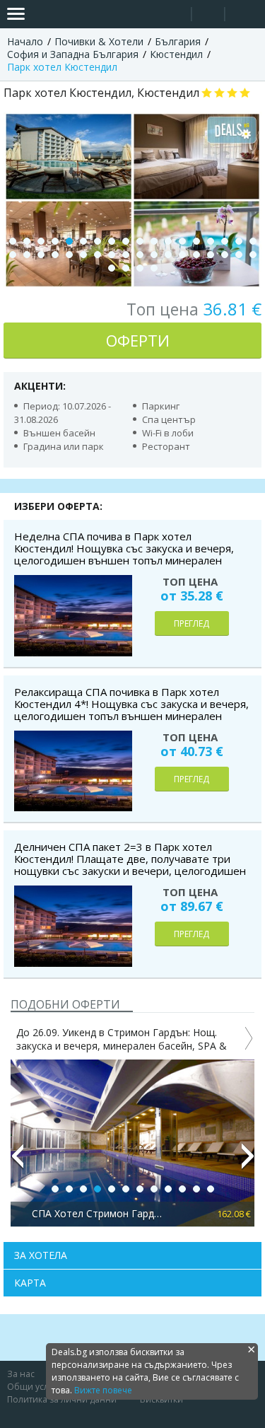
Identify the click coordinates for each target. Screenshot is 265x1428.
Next (248, 1162)
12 (168, 241)
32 (196, 254)
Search (175, 14)
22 (55, 254)
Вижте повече (103, 1390)
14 (196, 241)
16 (224, 241)
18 (253, 241)
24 (83, 254)
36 (253, 254)
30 (168, 254)
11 (154, 241)
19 (12, 254)
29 (154, 254)
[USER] (209, 15)
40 (154, 268)
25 (97, 254)
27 (125, 254)
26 (111, 254)
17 (238, 241)
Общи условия (38, 1387)
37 (111, 268)
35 (238, 254)
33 (210, 254)
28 (139, 254)
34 (224, 254)
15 (210, 241)
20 (26, 254)
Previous (17, 1162)
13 (182, 241)
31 (182, 254)
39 (139, 268)
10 (139, 241)
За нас (21, 1374)
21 (41, 254)
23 (69, 254)
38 (125, 268)
